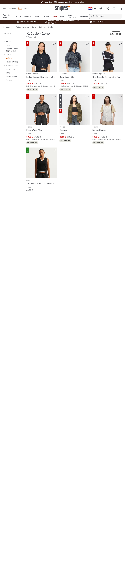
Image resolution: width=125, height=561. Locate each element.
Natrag (7, 27)
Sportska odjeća (12, 65)
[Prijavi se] (107, 8)
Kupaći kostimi (11, 76)
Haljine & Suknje (12, 62)
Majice (8, 54)
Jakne (8, 41)
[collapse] (4, 41)
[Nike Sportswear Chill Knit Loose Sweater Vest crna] (41, 163)
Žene (34, 27)
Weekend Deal (46, 2)
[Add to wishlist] (54, 43)
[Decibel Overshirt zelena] (74, 109)
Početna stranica (22, 27)
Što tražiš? (100, 16)
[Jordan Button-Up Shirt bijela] (107, 109)
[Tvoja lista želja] (114, 8)
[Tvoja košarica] (120, 8)
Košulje (9, 58)
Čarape (8, 73)
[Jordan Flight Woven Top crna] (41, 109)
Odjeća (42, 27)
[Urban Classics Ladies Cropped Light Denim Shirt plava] (41, 56)
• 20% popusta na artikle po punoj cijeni (68, 2)
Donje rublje (10, 69)
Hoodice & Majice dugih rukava (13, 50)
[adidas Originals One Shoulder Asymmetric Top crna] (107, 56)
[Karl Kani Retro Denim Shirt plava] (74, 56)
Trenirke (9, 80)
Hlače (8, 45)
